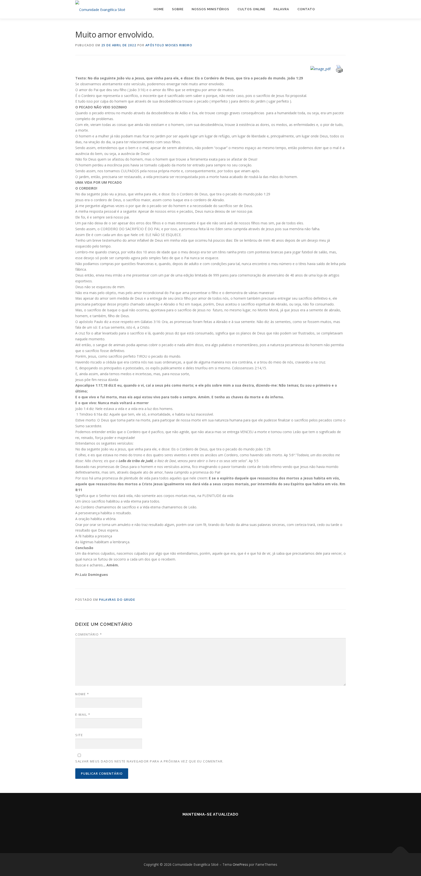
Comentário (88, 634)
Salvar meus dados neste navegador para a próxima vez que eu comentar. (149, 761)
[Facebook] (198, 827)
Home (159, 9)
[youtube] (222, 827)
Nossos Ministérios (210, 9)
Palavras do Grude (117, 600)
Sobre (177, 9)
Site (79, 735)
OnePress (240, 864)
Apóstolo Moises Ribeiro (168, 45)
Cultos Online (251, 9)
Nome (82, 694)
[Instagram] (210, 827)
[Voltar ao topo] (400, 853)
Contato (306, 9)
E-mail (82, 714)
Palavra (281, 9)
